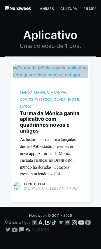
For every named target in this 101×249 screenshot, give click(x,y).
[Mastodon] (22, 229)
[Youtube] (81, 222)
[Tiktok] (54, 222)
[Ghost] (40, 229)
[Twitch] (48, 222)
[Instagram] (74, 222)
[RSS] (28, 229)
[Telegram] (61, 222)
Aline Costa (34, 184)
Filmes (89, 8)
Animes (47, 8)
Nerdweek (38, 215)
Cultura (68, 8)
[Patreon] (34, 222)
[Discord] (68, 222)
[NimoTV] (15, 229)
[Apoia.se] (41, 222)
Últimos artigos (17, 222)
